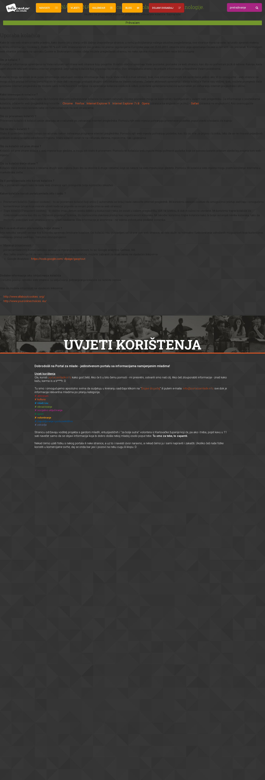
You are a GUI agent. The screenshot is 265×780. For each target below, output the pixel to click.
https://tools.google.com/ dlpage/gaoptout (58, 259)
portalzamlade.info (59, 377)
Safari (195, 103)
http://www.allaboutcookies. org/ (24, 296)
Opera (145, 103)
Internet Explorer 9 (98, 103)
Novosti (44, 7)
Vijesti (75, 7)
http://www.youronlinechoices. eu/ (25, 301)
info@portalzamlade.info (198, 388)
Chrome (68, 103)
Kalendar (98, 7)
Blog (128, 7)
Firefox (79, 103)
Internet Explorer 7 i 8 (125, 103)
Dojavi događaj (162, 7)
